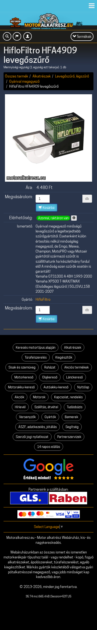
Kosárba (48, 208)
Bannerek (71, 417)
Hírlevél (20, 407)
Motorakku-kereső (21, 387)
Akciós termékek (76, 367)
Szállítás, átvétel (46, 407)
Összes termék (16, 76)
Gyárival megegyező (24, 81)
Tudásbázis (74, 407)
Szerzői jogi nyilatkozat (32, 437)
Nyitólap (83, 387)
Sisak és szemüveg (22, 367)
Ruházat (50, 367)
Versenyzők (27, 417)
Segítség (72, 427)
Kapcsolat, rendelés (68, 397)
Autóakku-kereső (56, 387)
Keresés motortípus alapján (35, 347)
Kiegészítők (63, 357)
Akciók (19, 397)
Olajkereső (49, 377)
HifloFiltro (43, 299)
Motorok (39, 397)
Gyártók (50, 417)
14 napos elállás (48, 447)
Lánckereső (74, 377)
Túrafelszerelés (36, 357)
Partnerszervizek (69, 437)
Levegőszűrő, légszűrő (72, 76)
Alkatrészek (41, 76)
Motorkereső (23, 377)
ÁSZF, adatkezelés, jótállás (37, 427)
